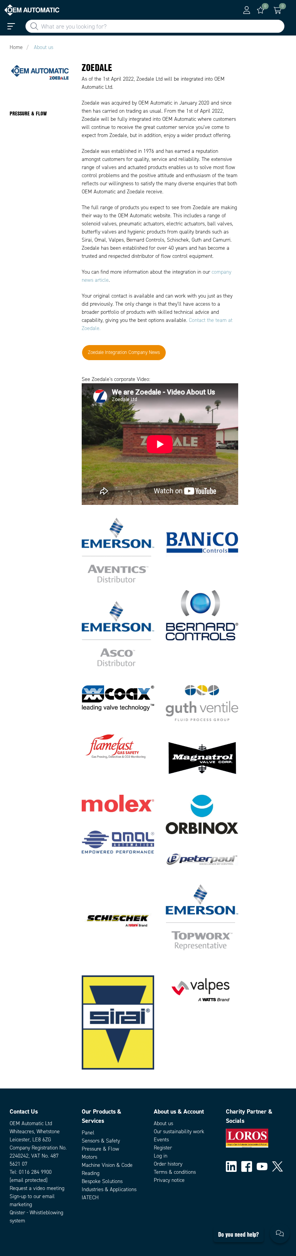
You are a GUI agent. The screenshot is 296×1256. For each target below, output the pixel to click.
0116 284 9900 (35, 1172)
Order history (168, 1164)
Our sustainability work (179, 1131)
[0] (260, 10)
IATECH (90, 1197)
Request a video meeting (37, 1188)
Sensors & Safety (101, 1141)
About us (163, 1123)
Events (161, 1139)
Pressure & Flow (100, 1149)
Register (163, 1147)
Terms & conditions (175, 1172)
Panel (88, 1132)
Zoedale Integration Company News (124, 352)
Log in (160, 1156)
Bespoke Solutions (102, 1181)
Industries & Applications (109, 1189)
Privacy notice (169, 1180)
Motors (89, 1157)
